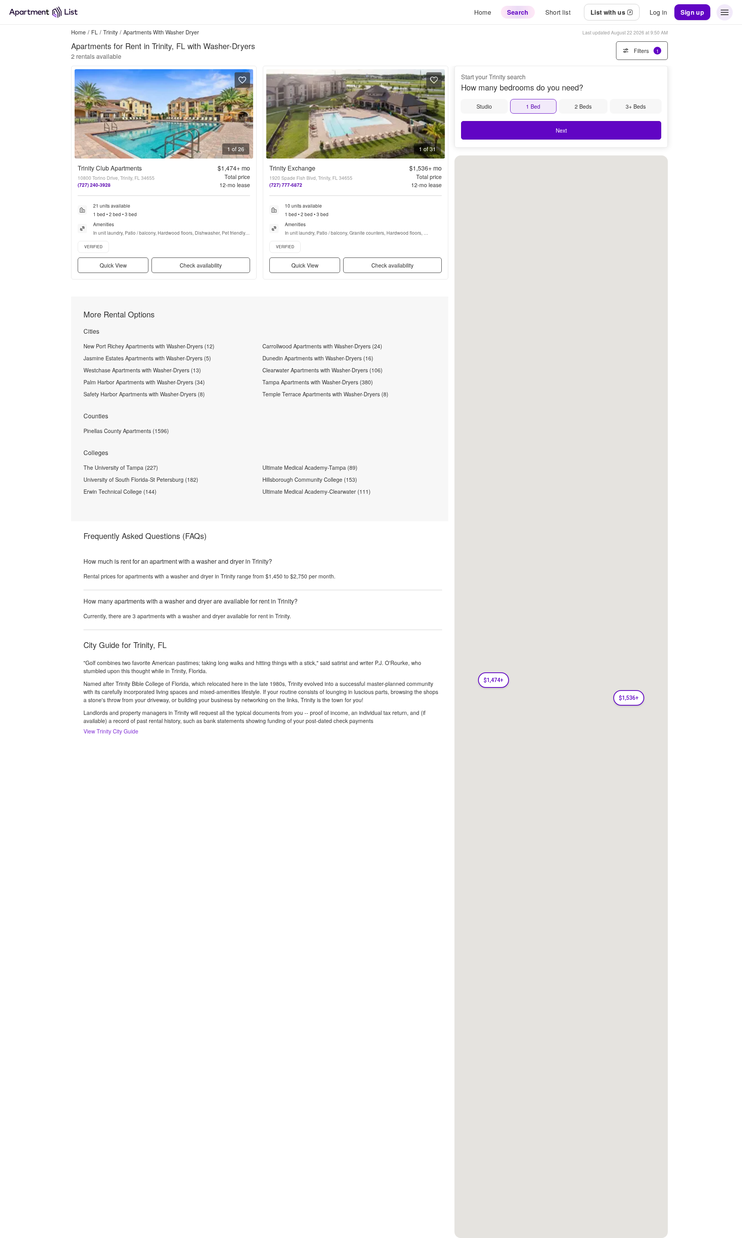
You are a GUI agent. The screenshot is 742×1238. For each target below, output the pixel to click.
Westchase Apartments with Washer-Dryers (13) (142, 370)
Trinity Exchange (292, 168)
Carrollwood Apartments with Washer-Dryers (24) (322, 346)
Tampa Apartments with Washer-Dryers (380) (317, 382)
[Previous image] (81, 114)
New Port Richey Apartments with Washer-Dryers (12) (148, 346)
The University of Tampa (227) (120, 467)
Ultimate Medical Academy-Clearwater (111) (316, 491)
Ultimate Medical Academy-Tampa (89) (309, 467)
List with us (608, 12)
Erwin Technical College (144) (120, 491)
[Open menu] (724, 12)
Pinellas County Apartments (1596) (126, 431)
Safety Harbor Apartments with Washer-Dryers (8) (144, 394)
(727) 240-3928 (94, 184)
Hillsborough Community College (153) (309, 479)
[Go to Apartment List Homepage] (43, 12)
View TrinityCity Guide (110, 731)
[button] (493, 680)
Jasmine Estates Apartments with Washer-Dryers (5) (147, 358)
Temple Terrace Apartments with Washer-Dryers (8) (325, 394)
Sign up (692, 12)
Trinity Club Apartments (110, 168)
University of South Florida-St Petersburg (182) (140, 479)
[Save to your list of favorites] (242, 80)
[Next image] (247, 114)
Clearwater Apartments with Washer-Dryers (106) (322, 370)
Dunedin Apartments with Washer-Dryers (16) (317, 358)
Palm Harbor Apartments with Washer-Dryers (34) (144, 382)
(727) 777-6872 (285, 184)
